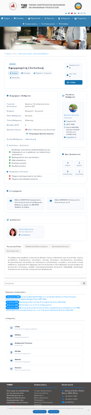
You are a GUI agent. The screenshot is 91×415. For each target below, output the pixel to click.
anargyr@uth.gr (71, 137)
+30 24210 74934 (71, 399)
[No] (88, 410)
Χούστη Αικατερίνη (26, 229)
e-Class (72, 82)
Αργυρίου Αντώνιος (71, 115)
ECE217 (30, 129)
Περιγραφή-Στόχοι (14, 246)
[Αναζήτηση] (84, 283)
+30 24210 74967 (71, 396)
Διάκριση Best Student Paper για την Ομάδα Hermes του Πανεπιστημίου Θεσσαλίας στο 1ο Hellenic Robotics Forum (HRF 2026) (41, 298)
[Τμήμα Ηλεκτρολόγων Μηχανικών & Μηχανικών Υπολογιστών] (45, 6)
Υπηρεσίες (82, 18)
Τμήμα (7, 18)
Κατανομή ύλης (13, 251)
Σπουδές (20, 18)
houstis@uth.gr (25, 235)
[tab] (14, 246)
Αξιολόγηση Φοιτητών (60, 246)
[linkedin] (66, 13)
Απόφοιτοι (65, 18)
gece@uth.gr (69, 402)
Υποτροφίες (39, 400)
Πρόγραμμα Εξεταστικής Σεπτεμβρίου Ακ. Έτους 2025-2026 (43, 302)
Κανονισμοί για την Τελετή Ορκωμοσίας (35, 305)
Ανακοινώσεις (31, 24)
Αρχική (9, 54)
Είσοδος (64, 24)
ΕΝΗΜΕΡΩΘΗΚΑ (40, 412)
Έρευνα (50, 18)
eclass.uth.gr (30, 139)
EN (85, 13)
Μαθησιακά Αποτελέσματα (36, 246)
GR (81, 13)
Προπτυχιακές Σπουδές (25, 54)
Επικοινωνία (49, 24)
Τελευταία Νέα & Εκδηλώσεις (41, 394)
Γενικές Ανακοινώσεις (43, 391)
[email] (75, 13)
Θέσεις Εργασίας (41, 398)
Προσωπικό (35, 18)
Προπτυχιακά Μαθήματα (41, 54)
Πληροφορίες (53, 412)
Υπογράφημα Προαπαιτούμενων (41, 134)
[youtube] (72, 13)
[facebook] (69, 13)
